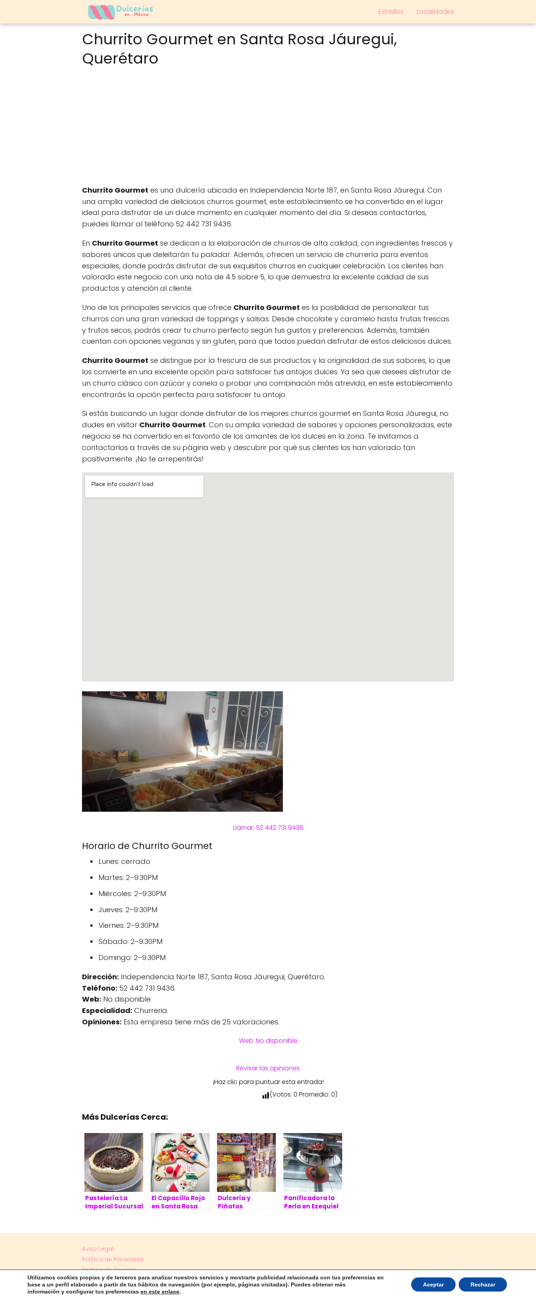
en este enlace (159, 1291)
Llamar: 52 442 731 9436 (268, 827)
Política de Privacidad (112, 1259)
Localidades (435, 11)
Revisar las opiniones (268, 1068)
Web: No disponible (268, 1040)
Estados (391, 11)
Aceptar (433, 1284)
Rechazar (482, 1284)
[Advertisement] (268, 128)
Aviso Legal (97, 1249)
